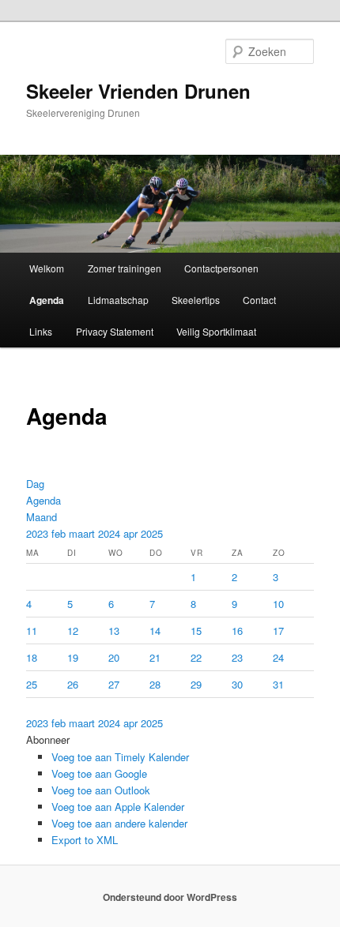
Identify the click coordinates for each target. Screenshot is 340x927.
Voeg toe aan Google (99, 773)
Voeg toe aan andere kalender (119, 823)
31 (278, 684)
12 (72, 630)
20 (113, 657)
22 (196, 657)
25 (31, 684)
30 (237, 684)
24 (278, 657)
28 (155, 684)
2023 (38, 533)
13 (113, 630)
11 (31, 630)
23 (237, 657)
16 (237, 630)
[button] (48, 739)
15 (196, 630)
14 (155, 630)
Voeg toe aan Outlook (100, 790)
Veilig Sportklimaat (216, 331)
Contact (259, 299)
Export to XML (84, 839)
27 (113, 684)
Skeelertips (196, 299)
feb (60, 533)
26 (72, 684)
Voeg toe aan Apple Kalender (117, 806)
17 (278, 630)
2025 (152, 533)
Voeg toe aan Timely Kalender (120, 756)
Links (40, 331)
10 (278, 603)
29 (196, 684)
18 (31, 657)
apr (132, 533)
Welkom (46, 268)
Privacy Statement (114, 331)
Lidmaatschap (118, 299)
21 (155, 657)
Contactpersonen (221, 268)
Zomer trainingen (124, 268)
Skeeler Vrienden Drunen (138, 90)
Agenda (46, 300)
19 (72, 657)
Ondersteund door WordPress (170, 897)
